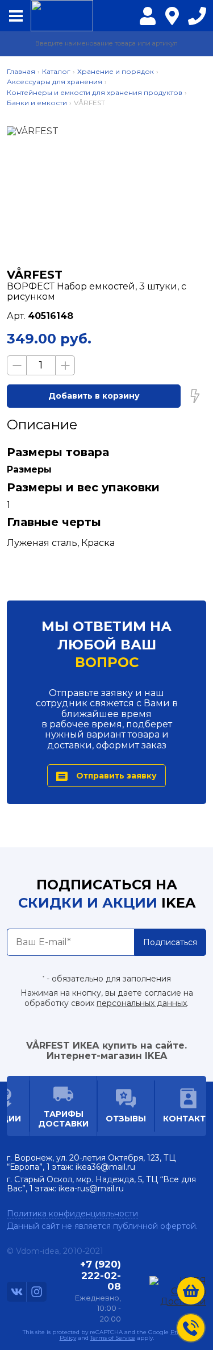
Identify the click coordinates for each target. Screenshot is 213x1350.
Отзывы (126, 1118)
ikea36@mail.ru (105, 1167)
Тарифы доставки (63, 1118)
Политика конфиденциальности (72, 1213)
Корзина (190, 1291)
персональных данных (142, 1003)
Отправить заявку (116, 776)
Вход (147, 23)
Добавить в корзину (94, 396)
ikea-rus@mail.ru (91, 1188)
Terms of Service (112, 1337)
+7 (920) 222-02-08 (197, 19)
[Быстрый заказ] (194, 395)
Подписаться (170, 942)
